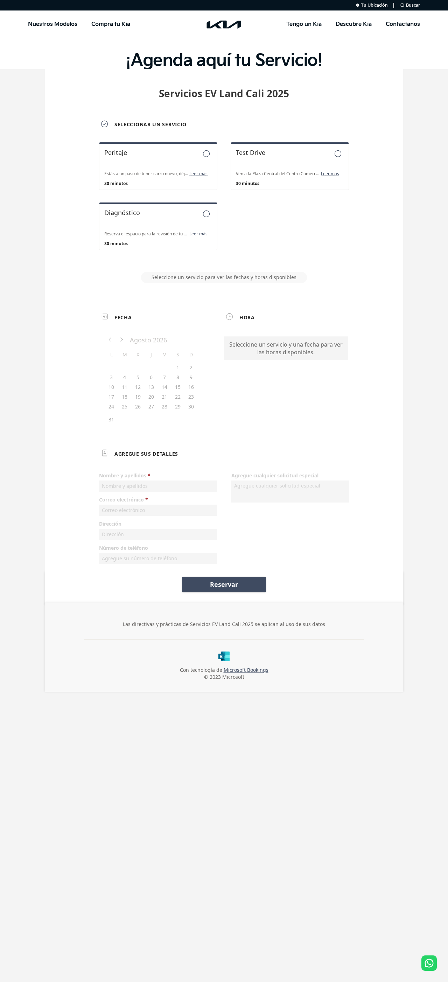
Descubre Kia (354, 24)
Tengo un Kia (304, 24)
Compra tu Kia (110, 24)
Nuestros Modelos (52, 24)
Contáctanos (403, 24)
